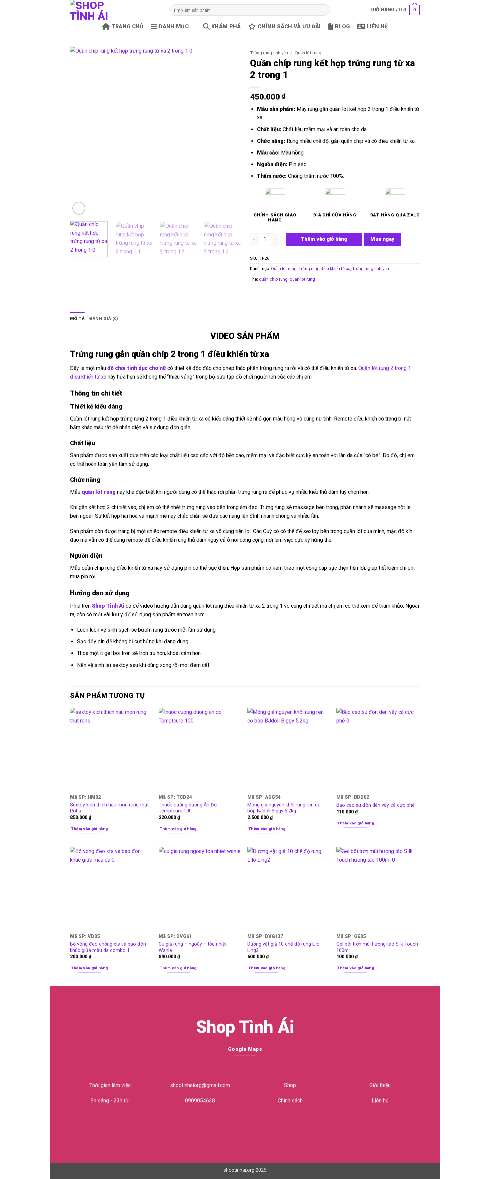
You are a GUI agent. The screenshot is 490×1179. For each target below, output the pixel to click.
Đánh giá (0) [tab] (103, 318)
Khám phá (226, 26)
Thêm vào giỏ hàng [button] (89, 828)
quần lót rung (302, 279)
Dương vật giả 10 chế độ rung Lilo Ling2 (283, 947)
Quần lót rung (308, 52)
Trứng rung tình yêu (269, 52)
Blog (342, 26)
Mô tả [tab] (77, 318)
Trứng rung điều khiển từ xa (324, 268)
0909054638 (200, 1100)
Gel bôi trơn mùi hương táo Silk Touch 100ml (377, 947)
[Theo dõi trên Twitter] (250, 1127)
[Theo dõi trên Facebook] (229, 1127)
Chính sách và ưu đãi (289, 26)
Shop (290, 1085)
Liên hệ (377, 26)
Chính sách (290, 1100)
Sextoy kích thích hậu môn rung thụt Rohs (109, 808)
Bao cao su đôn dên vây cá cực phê (375, 805)
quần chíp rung (273, 279)
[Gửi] (323, 10)
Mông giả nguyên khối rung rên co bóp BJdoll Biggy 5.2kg (284, 808)
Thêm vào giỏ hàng (324, 239)
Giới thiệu (380, 1085)
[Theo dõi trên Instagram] (239, 1127)
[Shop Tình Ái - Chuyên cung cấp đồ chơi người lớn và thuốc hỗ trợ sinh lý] (114, 10)
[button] (395, 10)
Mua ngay (382, 239)
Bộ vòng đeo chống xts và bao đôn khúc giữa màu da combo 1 (108, 947)
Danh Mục (174, 26)
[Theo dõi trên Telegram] (260, 1127)
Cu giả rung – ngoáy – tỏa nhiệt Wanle (193, 947)
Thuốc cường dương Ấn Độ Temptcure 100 (188, 808)
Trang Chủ (127, 26)
